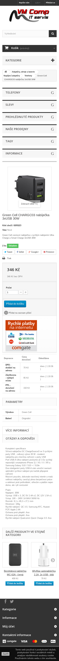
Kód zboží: (7, 225)
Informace (14, 153)
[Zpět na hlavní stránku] (6, 72)
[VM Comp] (29, 15)
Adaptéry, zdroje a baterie (23, 72)
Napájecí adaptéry (12, 76)
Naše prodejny (17, 129)
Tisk (9, 258)
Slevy (10, 104)
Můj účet (8, 626)
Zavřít (5, 654)
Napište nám (24, 3)
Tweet (9, 252)
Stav (4, 230)
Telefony (28, 76)
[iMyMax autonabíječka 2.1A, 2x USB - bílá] (44, 555)
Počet (8, 288)
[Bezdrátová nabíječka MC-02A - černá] (15, 555)
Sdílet (21, 252)
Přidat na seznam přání (19, 313)
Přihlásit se (50, 3)
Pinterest (49, 252)
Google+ (35, 252)
